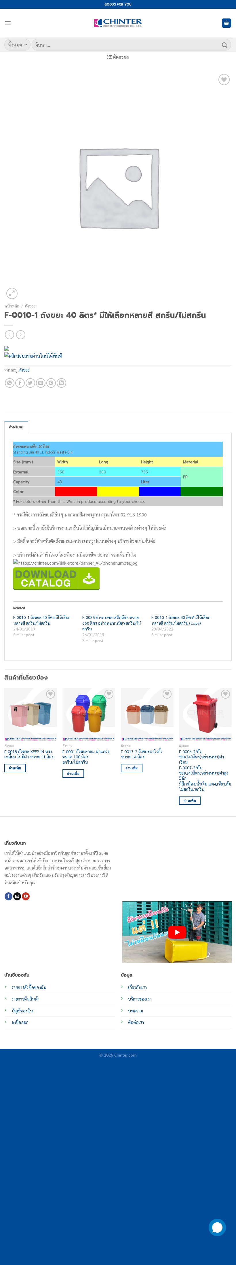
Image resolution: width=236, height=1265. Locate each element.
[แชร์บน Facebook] (20, 383)
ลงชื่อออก (20, 1022)
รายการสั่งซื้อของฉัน (29, 987)
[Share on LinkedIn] (61, 383)
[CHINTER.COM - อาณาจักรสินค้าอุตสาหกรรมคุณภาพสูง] (118, 23)
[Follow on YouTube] (26, 896)
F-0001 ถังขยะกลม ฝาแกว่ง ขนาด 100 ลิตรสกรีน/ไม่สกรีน (85, 757)
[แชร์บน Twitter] (30, 383)
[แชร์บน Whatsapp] (9, 383)
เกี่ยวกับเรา (137, 987)
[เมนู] (7, 23)
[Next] (231, 752)
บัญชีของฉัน (22, 1010)
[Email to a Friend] (40, 383)
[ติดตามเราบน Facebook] (8, 896)
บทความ (135, 1010)
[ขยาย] (12, 293)
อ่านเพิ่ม (15, 768)
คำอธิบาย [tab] (16, 427)
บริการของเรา (140, 998)
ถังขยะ (30, 305)
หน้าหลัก (11, 305)
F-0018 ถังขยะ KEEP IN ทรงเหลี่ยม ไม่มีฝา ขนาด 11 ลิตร (29, 754)
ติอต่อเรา (136, 1022)
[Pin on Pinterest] (51, 383)
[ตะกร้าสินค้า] (226, 23)
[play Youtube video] (177, 932)
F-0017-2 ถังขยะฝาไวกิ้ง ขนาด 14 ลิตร (142, 754)
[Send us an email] (17, 896)
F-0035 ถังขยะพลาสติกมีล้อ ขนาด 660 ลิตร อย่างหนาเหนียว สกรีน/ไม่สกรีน (111, 623)
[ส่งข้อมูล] (225, 44)
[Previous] (4, 752)
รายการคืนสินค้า (25, 998)
